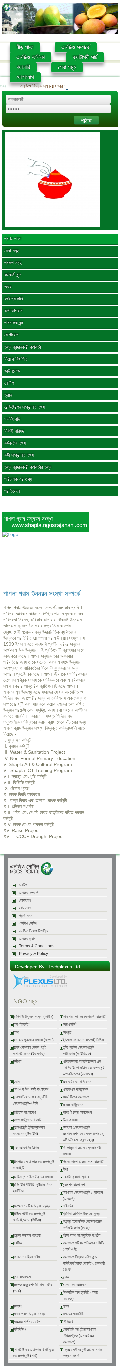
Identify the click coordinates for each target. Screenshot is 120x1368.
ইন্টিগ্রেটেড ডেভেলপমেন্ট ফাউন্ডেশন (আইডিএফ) (78, 1050)
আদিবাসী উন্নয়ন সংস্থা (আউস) (33, 1016)
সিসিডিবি (68, 1321)
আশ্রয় (67, 1032)
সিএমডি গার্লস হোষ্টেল (26, 1321)
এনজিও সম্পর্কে (75, 47)
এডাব (16, 1081)
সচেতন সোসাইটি (73, 1314)
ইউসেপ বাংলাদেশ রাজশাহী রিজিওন (84, 1040)
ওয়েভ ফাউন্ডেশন (73, 1104)
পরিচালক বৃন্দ (13, 322)
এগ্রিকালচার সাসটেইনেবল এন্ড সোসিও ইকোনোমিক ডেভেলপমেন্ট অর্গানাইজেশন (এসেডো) (83, 1067)
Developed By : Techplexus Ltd (47, 966)
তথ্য (7, 286)
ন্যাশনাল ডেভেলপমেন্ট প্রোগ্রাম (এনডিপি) (83, 1195)
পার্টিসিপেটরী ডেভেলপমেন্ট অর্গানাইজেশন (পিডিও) (29, 1216)
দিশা (65, 1169)
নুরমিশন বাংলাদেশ (74, 1184)
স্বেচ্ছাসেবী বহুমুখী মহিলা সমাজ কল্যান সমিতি (82, 1352)
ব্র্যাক (66, 1277)
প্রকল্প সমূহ (12, 262)
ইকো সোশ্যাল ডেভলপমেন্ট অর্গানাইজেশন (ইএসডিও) (29, 1050)
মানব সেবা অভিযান (74, 1284)
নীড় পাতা (24, 47)
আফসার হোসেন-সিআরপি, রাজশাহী (84, 1016)
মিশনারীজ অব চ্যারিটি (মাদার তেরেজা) (80, 1295)
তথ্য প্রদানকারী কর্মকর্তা (22, 347)
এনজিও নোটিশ (28, 923)
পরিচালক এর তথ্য (18, 479)
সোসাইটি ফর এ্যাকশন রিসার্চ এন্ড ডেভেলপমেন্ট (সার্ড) (33, 1352)
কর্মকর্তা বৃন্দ (12, 274)
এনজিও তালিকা (30, 57)
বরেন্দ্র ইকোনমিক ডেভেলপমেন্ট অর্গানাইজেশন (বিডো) (82, 1224)
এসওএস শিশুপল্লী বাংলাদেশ (30, 1089)
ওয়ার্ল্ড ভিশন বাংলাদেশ (76, 1097)
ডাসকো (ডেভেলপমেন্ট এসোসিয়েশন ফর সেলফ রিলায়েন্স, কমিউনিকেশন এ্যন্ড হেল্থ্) (83, 1133)
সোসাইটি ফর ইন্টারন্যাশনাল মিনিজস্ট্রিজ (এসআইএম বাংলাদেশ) (79, 1335)
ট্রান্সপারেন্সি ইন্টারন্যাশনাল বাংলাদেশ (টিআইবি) (29, 1130)
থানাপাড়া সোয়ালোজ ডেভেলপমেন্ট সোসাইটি (33, 1164)
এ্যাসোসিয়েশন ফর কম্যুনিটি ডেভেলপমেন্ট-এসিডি (30, 1100)
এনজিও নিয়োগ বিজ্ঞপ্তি (33, 931)
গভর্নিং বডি (12, 419)
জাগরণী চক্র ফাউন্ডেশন (77, 1112)
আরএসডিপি (70, 1024)
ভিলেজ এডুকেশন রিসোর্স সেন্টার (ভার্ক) (32, 1287)
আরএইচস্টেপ (21, 1024)
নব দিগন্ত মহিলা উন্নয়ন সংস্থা (33, 1177)
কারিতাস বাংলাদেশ (24, 1112)
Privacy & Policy (33, 953)
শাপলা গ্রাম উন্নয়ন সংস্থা (29, 1314)
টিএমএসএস (70, 1120)
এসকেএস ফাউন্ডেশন (75, 1089)
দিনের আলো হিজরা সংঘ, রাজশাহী (83, 1161)
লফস (66, 1306)
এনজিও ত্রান (27, 938)
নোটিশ (9, 383)
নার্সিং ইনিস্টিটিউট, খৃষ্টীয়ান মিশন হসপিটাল (32, 1187)
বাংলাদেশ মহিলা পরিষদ (27, 1257)
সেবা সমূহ (67, 67)
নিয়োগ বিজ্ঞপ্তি (15, 359)
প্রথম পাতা (12, 238)
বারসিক (17, 1243)
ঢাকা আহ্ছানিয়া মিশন (26, 1147)
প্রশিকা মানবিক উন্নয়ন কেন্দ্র (81, 1213)
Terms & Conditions (36, 946)
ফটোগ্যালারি (13, 298)
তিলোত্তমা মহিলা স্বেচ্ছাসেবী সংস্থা (82, 1150)
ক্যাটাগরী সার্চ (85, 57)
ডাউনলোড (12, 371)
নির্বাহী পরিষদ (14, 431)
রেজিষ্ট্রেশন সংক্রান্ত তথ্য (24, 407)
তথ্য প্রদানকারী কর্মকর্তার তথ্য (27, 467)
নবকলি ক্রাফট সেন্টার (76, 1177)
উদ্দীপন (17, 1061)
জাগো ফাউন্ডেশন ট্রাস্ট (27, 1120)
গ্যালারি (23, 67)
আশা (16, 1032)
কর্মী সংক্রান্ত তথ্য (19, 455)
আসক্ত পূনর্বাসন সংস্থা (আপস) (33, 1040)
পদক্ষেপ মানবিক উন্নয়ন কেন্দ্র (31, 1206)
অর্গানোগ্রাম (13, 310)
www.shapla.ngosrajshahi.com (49, 525)
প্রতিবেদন (12, 491)
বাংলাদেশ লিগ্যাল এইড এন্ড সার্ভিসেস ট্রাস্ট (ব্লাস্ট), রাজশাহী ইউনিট (84, 1263)
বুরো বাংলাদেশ (22, 1277)
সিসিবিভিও (19, 1329)
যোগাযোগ (25, 77)
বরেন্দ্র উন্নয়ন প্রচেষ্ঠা (27, 1235)
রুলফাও (17, 1306)
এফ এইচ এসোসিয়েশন (77, 1081)
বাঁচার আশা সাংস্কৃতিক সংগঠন (81, 1235)
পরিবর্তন (68, 1206)
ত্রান (8, 395)
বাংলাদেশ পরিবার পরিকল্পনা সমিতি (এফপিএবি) (83, 1246)
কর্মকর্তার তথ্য (15, 443)
